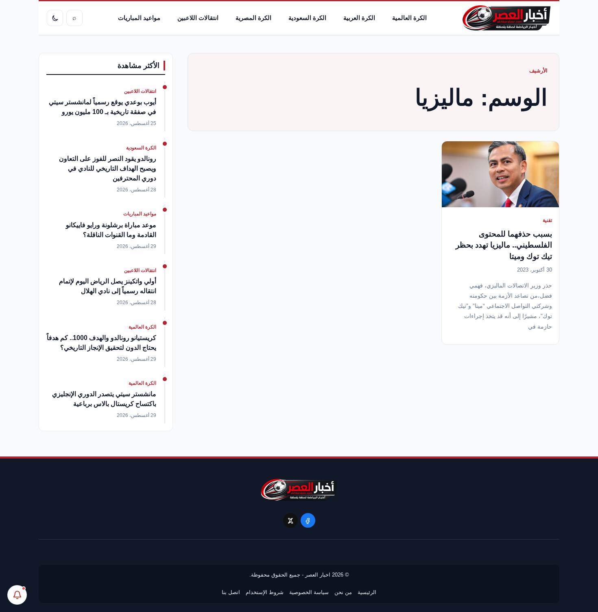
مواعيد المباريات (139, 17)
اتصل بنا (231, 592)
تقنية (547, 220)
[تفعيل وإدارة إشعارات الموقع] (17, 595)
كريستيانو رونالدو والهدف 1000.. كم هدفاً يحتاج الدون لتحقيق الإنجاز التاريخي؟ (101, 342)
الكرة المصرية (253, 17)
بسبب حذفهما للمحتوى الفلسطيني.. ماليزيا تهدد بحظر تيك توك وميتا (504, 245)
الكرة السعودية (307, 17)
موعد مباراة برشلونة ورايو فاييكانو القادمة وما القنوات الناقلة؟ (111, 230)
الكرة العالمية (409, 17)
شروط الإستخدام (265, 592)
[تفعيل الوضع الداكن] (55, 18)
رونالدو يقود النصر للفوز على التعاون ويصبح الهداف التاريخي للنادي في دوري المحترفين (107, 168)
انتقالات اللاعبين (197, 17)
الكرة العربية (359, 17)
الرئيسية (367, 592)
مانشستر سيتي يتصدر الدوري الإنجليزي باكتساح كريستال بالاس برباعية (104, 398)
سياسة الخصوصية (309, 592)
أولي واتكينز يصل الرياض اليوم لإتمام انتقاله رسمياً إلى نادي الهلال (107, 286)
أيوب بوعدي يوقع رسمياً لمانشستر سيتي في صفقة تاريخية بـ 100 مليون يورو (102, 107)
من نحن (343, 592)
